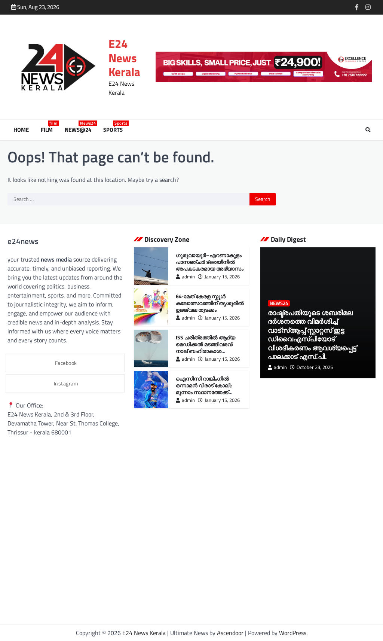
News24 (279, 303)
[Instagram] (368, 7)
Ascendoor (230, 632)
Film (48, 130)
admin (188, 276)
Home (21, 130)
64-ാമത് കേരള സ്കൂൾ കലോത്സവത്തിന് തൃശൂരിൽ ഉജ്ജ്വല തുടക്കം (210, 303)
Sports (114, 130)
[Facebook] (357, 7)
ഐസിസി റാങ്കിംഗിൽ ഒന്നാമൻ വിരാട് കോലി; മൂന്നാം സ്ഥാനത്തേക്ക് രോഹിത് (204, 389)
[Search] (368, 129)
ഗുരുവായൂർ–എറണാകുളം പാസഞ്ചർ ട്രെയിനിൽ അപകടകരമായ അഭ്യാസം (209, 261)
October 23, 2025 (315, 367)
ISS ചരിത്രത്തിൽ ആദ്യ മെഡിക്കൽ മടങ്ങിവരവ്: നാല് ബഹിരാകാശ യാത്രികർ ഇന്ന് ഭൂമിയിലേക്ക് (211, 347)
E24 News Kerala (124, 57)
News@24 (79, 130)
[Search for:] (128, 199)
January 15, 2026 (222, 276)
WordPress (292, 632)
